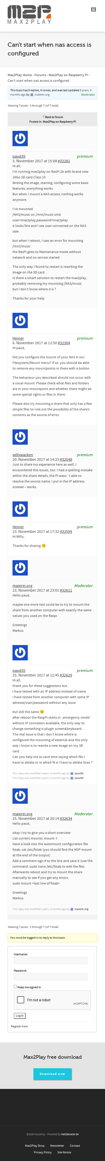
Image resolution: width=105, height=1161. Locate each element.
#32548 (66, 459)
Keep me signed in (29, 987)
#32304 (64, 343)
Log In (20, 1016)
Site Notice (64, 1152)
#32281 (64, 161)
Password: (20, 971)
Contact (75, 1146)
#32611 (66, 590)
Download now (52, 1074)
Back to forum (54, 117)
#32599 (66, 531)
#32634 (66, 818)
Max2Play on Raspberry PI (68, 75)
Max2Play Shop (35, 1146)
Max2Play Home (20, 75)
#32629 (66, 675)
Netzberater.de (69, 1134)
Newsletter (57, 1146)
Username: (21, 954)
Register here (19, 1026)
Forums (40, 75)
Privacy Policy (43, 1152)
